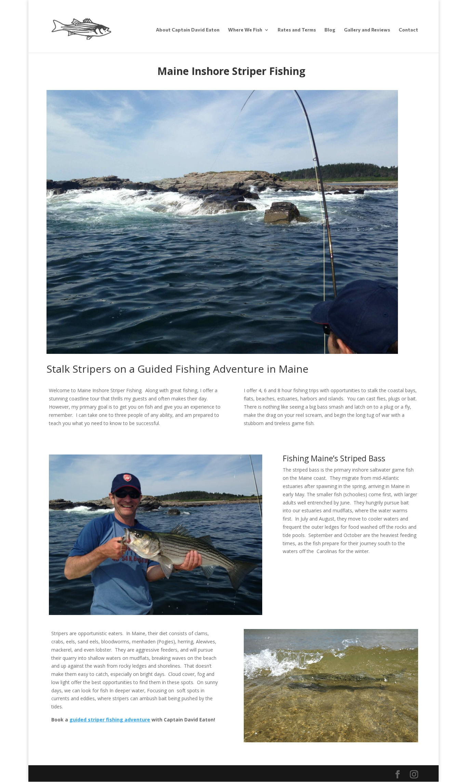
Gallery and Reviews (367, 30)
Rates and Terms (297, 30)
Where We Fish (245, 30)
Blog (329, 30)
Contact (408, 30)
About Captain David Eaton (187, 30)
